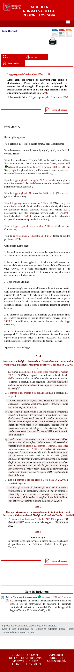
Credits (55, 658)
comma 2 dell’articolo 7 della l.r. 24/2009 (33, 519)
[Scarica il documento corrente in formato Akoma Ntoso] (69, 36)
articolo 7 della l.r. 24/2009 (60, 515)
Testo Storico (12, 63)
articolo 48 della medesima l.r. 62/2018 (37, 455)
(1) (38, 368)
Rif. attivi (34, 57)
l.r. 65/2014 (25, 216)
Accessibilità (56, 661)
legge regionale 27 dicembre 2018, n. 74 (32, 235)
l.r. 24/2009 (42, 92)
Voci (8, 57)
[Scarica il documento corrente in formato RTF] (55, 35)
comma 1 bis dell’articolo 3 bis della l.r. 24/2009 (41, 479)
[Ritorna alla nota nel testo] (7, 597)
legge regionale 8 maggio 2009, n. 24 (32, 180)
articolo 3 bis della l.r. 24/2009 (58, 364)
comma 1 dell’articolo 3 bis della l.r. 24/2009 (31, 392)
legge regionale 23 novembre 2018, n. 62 (35, 226)
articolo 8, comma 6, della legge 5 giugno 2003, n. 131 (36, 167)
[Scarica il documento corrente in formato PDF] (62, 36)
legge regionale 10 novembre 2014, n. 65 (34, 193)
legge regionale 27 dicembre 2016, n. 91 (32, 203)
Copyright (56, 655)
